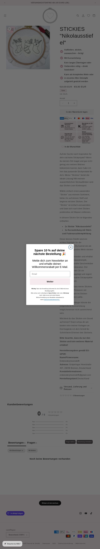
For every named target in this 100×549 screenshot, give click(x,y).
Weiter (50, 281)
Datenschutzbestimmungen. (52, 299)
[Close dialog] (71, 247)
